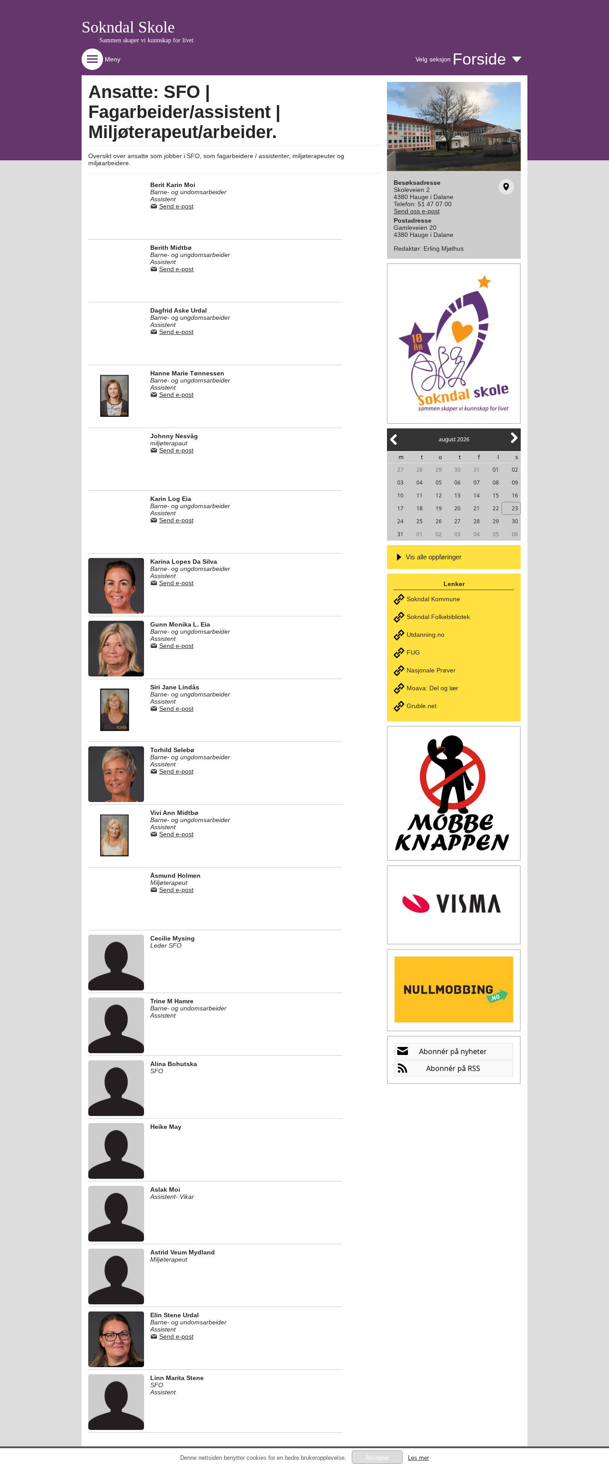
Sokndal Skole (128, 27)
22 (496, 508)
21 (476, 508)
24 (400, 521)
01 (496, 469)
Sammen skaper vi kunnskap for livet (146, 40)
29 (439, 469)
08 (496, 482)
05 (439, 482)
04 (419, 482)
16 (515, 495)
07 (476, 482)
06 (457, 482)
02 (515, 469)
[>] (513, 443)
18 (419, 508)
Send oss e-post (417, 211)
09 (515, 482)
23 (515, 508)
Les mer (418, 1457)
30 (457, 469)
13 (457, 495)
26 (439, 521)
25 (419, 521)
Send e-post (176, 206)
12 (439, 495)
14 (476, 495)
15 (496, 495)
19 (439, 508)
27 (400, 469)
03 (400, 482)
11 (419, 495)
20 (457, 508)
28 (419, 469)
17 (400, 508)
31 (476, 469)
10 (400, 495)
